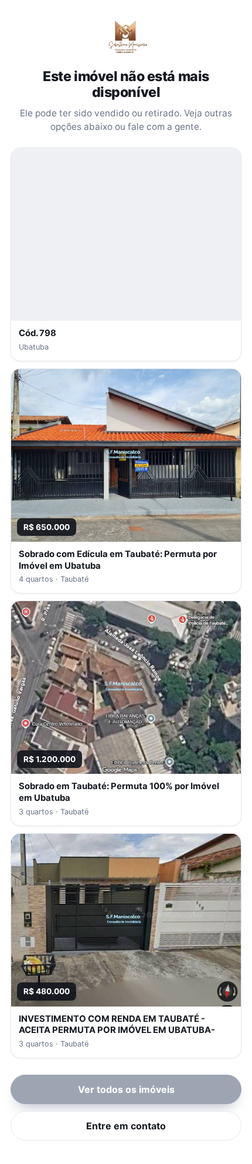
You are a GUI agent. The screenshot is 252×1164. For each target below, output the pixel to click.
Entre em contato (126, 1126)
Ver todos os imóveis (126, 1089)
